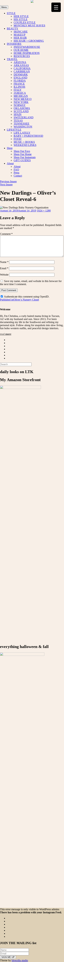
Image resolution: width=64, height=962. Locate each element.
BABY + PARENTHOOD (28, 135)
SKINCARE (21, 31)
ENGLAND (20, 77)
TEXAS (18, 120)
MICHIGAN (21, 96)
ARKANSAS (21, 65)
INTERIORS (14, 43)
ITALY (18, 89)
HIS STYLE (20, 19)
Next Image (6, 184)
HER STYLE (21, 16)
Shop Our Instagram (24, 157)
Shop (9, 148)
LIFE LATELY (22, 132)
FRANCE (19, 83)
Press (16, 172)
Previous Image (8, 181)
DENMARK (21, 74)
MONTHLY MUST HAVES (29, 25)
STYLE (11, 13)
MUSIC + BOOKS (24, 141)
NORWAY (20, 105)
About (10, 163)
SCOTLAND (21, 111)
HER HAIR (20, 37)
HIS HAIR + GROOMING (29, 40)
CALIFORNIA (22, 68)
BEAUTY (12, 28)
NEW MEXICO (23, 99)
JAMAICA (20, 92)
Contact (18, 175)
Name (4, 262)
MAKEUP (19, 34)
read (5, 334)
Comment (6, 233)
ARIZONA (20, 62)
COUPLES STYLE (24, 22)
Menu (4, 7)
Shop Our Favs (22, 151)
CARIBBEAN (22, 71)
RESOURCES (22, 56)
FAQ (16, 169)
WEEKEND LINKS (25, 145)
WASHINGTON (23, 126)
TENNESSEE (21, 123)
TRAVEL (12, 59)
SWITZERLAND (23, 117)
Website (4, 274)
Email (4, 268)
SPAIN (18, 114)
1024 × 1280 (44, 210)
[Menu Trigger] (56, 7)
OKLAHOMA (22, 108)
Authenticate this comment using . (26, 296)
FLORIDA (20, 80)
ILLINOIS (19, 86)
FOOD (17, 138)
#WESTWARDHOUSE (27, 46)
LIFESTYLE (14, 129)
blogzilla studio (20, 960)
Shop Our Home (23, 154)
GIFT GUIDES (22, 160)
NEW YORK (21, 102)
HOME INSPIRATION (27, 53)
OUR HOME (21, 50)
